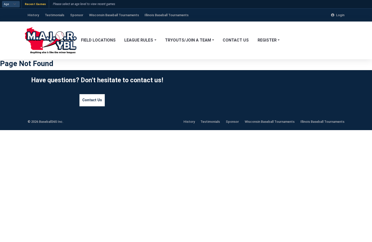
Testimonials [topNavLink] (54, 15)
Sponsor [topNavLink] (76, 15)
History (189, 122)
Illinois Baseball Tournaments (322, 122)
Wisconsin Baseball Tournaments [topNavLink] (114, 15)
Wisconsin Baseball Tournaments (270, 122)
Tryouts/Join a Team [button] (188, 40)
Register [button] (267, 40)
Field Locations (98, 40)
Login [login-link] (340, 15)
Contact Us (236, 40)
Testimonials (210, 122)
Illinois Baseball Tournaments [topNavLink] (166, 15)
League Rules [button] (138, 40)
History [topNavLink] (33, 15)
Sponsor (232, 122)
